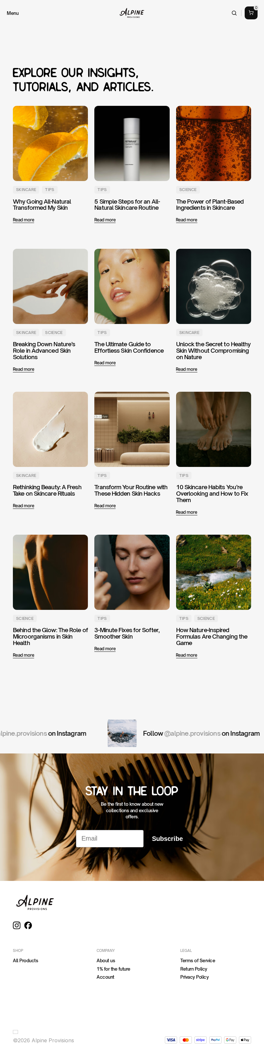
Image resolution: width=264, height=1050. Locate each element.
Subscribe (167, 838)
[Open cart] (251, 12)
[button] (17, 1032)
